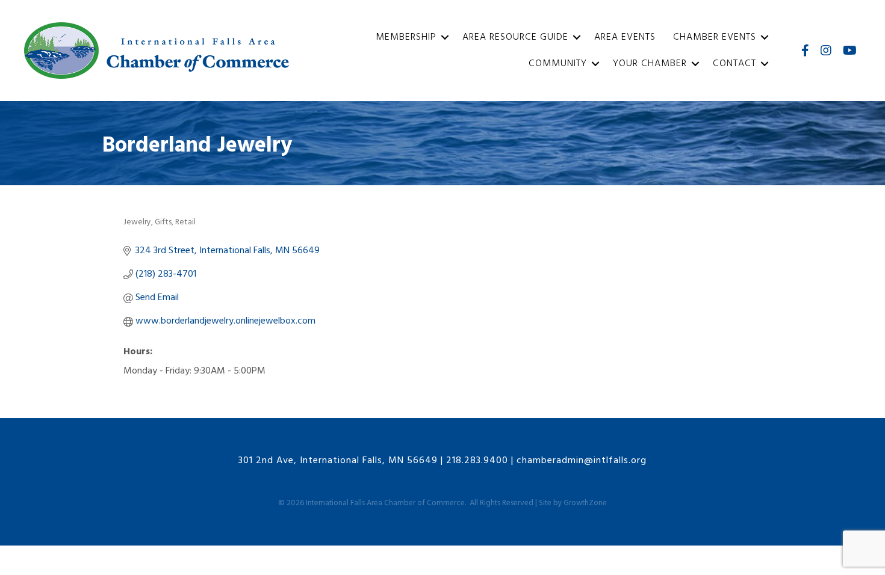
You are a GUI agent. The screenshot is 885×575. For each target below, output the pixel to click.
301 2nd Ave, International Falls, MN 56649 (338, 461)
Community (558, 64)
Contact (734, 64)
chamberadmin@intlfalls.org (582, 461)
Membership (406, 37)
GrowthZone (585, 503)
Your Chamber (650, 64)
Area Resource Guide (515, 37)
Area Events (625, 37)
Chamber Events (714, 37)
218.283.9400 (477, 461)
